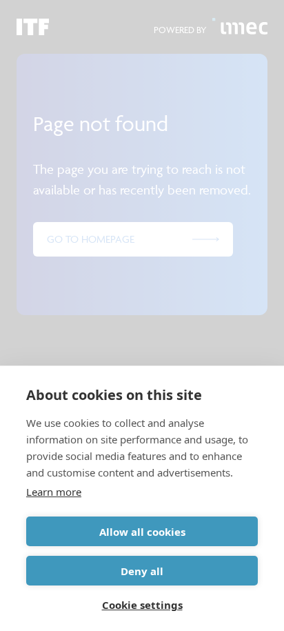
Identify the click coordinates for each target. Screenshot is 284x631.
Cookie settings (142, 605)
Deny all (142, 571)
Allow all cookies (142, 532)
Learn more (53, 492)
